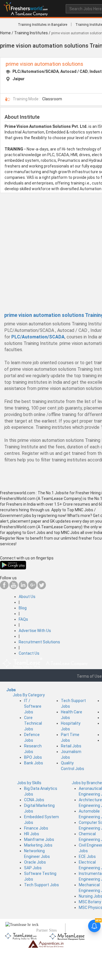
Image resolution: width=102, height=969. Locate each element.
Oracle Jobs (35, 862)
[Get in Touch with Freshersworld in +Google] (32, 588)
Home (5, 33)
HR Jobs (31, 834)
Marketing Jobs (38, 845)
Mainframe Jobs (39, 839)
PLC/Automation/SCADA (35, 71)
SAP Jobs (33, 868)
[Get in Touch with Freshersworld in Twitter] (41, 588)
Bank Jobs (33, 763)
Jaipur (18, 79)
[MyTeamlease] (67, 936)
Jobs (11, 690)
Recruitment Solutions (39, 642)
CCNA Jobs (34, 800)
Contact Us (29, 653)
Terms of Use (89, 676)
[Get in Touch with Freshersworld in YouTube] (13, 588)
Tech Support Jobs (41, 885)
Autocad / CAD (74, 71)
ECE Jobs (87, 856)
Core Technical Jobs (33, 723)
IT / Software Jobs (32, 706)
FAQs (23, 619)
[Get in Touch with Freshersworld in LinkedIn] (23, 588)
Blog (23, 608)
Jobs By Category (29, 695)
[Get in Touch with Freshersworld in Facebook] (4, 588)
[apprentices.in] (45, 944)
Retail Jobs (71, 746)
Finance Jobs (36, 828)
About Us (27, 596)
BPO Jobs (33, 757)
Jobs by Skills (29, 783)
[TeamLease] (21, 936)
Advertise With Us (35, 630)
